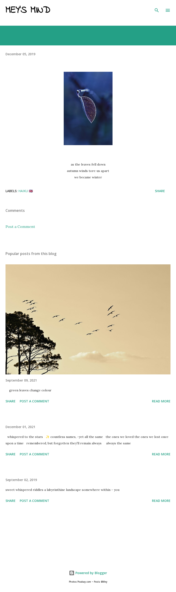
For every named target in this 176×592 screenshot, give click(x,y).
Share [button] (160, 191)
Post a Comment (20, 226)
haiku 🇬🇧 (25, 191)
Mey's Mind (28, 10)
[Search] (157, 8)
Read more (161, 401)
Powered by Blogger (90, 573)
